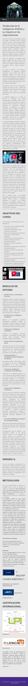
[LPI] (14, 6)
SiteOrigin (16, 683)
